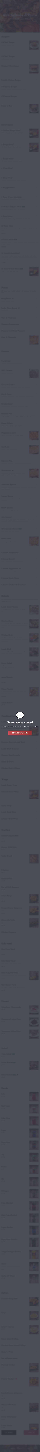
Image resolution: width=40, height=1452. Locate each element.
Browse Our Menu (20, 733)
